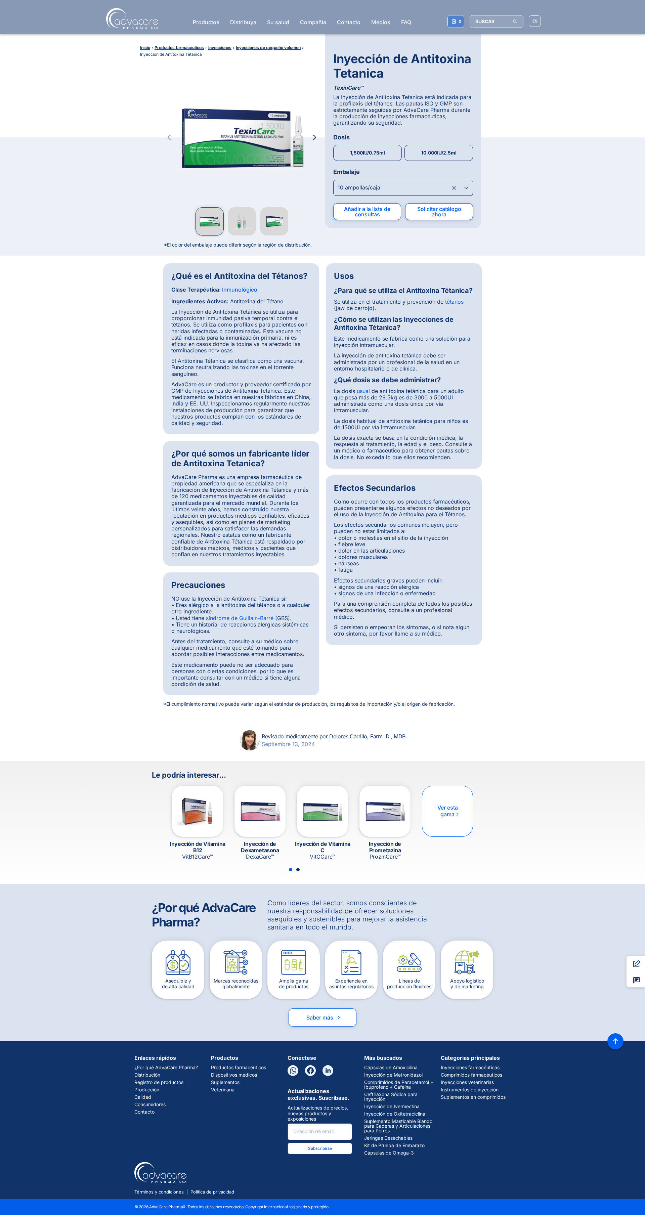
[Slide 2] (298, 869)
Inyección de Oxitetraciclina (394, 1114)
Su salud (278, 22)
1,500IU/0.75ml (367, 153)
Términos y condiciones (159, 1192)
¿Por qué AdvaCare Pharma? (166, 1067)
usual (363, 391)
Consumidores (150, 1104)
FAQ (406, 22)
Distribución (147, 1075)
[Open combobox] (403, 188)
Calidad (142, 1097)
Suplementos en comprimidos (473, 1097)
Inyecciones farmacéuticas (470, 1067)
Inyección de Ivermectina (392, 1106)
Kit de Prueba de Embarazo (394, 1145)
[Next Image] (314, 137)
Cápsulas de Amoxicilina (391, 1067)
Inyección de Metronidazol (393, 1075)
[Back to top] (615, 1041)
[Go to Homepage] (130, 18)
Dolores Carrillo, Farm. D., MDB (367, 736)
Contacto (348, 22)
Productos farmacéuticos (238, 1067)
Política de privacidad (212, 1192)
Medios (380, 22)
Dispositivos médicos (234, 1075)
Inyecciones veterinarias (467, 1082)
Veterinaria (222, 1089)
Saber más (323, 1017)
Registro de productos (158, 1082)
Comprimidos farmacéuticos (471, 1075)
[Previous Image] (169, 137)
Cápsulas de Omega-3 (389, 1153)
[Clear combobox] (454, 188)
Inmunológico (239, 289)
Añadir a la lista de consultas (367, 212)
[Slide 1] (290, 869)
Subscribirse (320, 1148)
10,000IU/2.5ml (439, 153)
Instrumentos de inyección (470, 1089)
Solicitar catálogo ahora (439, 212)
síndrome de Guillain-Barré (239, 618)
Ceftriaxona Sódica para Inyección (391, 1096)
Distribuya (243, 22)
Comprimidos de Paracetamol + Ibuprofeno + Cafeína (398, 1084)
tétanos (454, 301)
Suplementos (225, 1082)
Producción (146, 1089)
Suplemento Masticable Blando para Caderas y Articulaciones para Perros (398, 1126)
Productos (206, 22)
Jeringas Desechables (388, 1138)
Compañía (313, 22)
